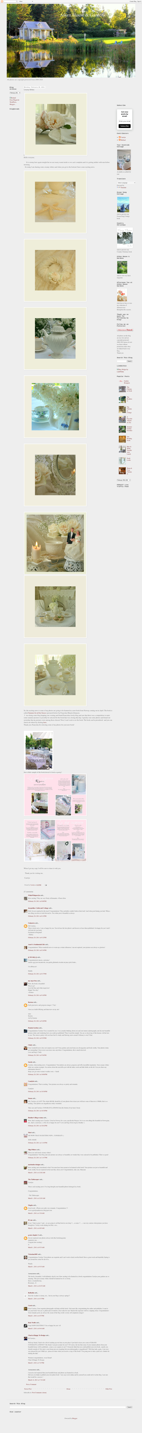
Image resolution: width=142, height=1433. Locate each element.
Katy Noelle (32, 1322)
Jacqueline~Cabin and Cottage (38, 908)
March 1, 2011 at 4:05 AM (36, 1228)
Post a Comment (31, 1384)
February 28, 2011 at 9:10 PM (37, 995)
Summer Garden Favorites (129, 428)
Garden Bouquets (127, 382)
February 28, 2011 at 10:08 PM (37, 1074)
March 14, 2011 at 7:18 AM (36, 1380)
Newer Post (27, 1389)
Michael (123, 140)
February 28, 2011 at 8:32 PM (37, 937)
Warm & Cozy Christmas (129, 471)
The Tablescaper (33, 1179)
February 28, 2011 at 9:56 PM (37, 1055)
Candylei (31, 1081)
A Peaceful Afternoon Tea (129, 419)
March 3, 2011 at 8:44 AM (36, 1328)
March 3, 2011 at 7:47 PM (36, 1363)
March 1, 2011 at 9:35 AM (36, 1247)
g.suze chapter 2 (33, 1235)
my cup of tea (32, 981)
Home (68, 1389)
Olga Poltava (32, 1149)
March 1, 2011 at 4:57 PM (36, 1316)
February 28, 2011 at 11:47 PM (37, 1158)
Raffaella (31, 1293)
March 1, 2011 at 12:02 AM (36, 1172)
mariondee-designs (34, 1164)
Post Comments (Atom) (39, 1392)
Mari (29, 1132)
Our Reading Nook (129, 438)
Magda (30, 1205)
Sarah (30, 1062)
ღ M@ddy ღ (32, 957)
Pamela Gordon (33, 1028)
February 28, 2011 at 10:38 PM (37, 1111)
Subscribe (124, 126)
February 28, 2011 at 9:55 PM (37, 1038)
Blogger (74, 1418)
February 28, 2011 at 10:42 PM (37, 1126)
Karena (30, 1002)
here (44, 722)
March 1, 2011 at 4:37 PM (36, 1299)
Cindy (30, 1045)
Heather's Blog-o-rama (35, 1117)
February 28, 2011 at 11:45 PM (37, 1143)
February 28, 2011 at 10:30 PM (37, 1091)
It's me (30, 1220)
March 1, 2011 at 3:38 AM (36, 1213)
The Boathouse (129, 399)
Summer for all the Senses (37, 713)
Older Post (108, 1389)
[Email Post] (45, 885)
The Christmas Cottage (129, 410)
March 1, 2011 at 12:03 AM (36, 1198)
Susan (30, 1098)
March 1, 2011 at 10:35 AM (36, 1286)
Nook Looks (129, 459)
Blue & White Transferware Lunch (129, 450)
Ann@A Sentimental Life (36, 944)
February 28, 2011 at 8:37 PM (37, 974)
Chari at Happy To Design (36, 1335)
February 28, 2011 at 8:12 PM (37, 916)
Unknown (31, 923)
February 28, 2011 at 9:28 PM (37, 1021)
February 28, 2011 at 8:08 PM (37, 901)
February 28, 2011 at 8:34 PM (37, 950)
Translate (123, 187)
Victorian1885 (32, 1254)
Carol (30, 1305)
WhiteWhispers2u (34, 895)
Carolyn (123, 137)
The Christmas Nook (129, 389)
